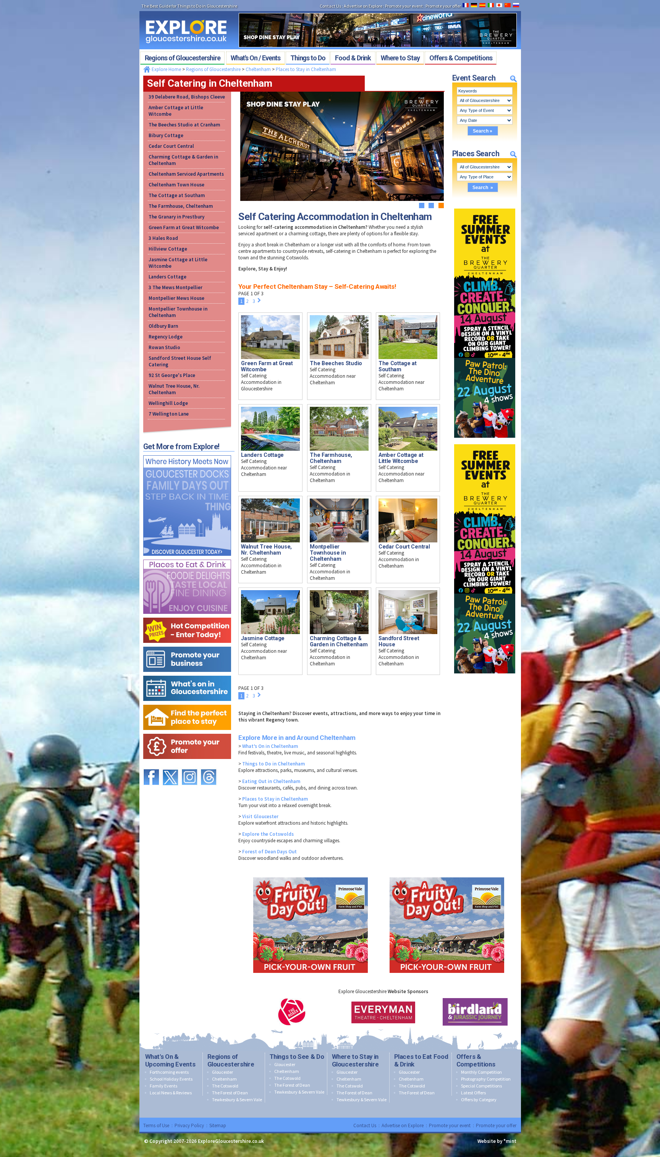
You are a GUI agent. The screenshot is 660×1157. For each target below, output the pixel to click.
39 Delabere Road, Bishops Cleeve (187, 97)
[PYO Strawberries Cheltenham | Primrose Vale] (310, 875)
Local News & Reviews (171, 1093)
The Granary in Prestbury (176, 217)
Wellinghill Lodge (168, 403)
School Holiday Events (171, 1079)
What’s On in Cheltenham (270, 746)
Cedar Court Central (171, 146)
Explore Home (165, 69)
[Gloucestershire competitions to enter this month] (187, 616)
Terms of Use (156, 1125)
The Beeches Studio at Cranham (184, 124)
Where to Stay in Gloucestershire (355, 1060)
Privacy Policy (189, 1125)
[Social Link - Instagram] (189, 765)
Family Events (163, 1086)
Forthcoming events (169, 1072)
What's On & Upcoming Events (170, 1060)
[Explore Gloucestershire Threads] (208, 765)
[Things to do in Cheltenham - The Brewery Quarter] (378, 11)
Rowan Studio (164, 347)
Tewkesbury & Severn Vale (237, 1099)
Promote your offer (496, 1125)
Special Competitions (481, 1086)
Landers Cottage (167, 276)
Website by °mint (496, 1141)
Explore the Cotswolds (268, 834)
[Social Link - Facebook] (151, 765)
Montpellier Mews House (176, 298)
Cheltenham (258, 69)
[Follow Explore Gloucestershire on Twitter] (170, 765)
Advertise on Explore (403, 1125)
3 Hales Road (163, 238)
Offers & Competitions (475, 1060)
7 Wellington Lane (169, 414)
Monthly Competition (481, 1072)
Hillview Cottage (168, 249)
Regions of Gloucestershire (213, 69)
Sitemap (217, 1125)
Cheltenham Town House (176, 184)
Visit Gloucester (260, 816)
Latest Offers (473, 1093)
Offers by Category (479, 1099)
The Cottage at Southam (177, 195)
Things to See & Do (297, 1056)
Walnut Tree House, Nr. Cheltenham (174, 389)
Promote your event (450, 1125)
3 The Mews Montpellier (175, 287)
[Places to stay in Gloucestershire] (187, 703)
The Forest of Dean (230, 1093)
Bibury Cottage (166, 135)
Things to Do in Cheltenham (273, 764)
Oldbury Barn (163, 326)
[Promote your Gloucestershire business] (187, 645)
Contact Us (364, 1125)
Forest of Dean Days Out (269, 851)
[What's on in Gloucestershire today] (187, 674)
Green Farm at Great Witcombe (184, 227)
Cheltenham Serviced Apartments (186, 174)
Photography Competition (486, 1079)
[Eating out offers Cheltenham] (187, 732)
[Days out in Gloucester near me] (187, 453)
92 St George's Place (172, 375)
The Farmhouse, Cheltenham (181, 206)
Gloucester (222, 1072)
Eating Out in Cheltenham (271, 781)
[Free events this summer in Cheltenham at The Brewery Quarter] (484, 207)
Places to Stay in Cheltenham (306, 69)
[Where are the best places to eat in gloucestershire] (187, 558)
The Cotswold (225, 1086)
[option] (292, 1012)
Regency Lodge (166, 336)
